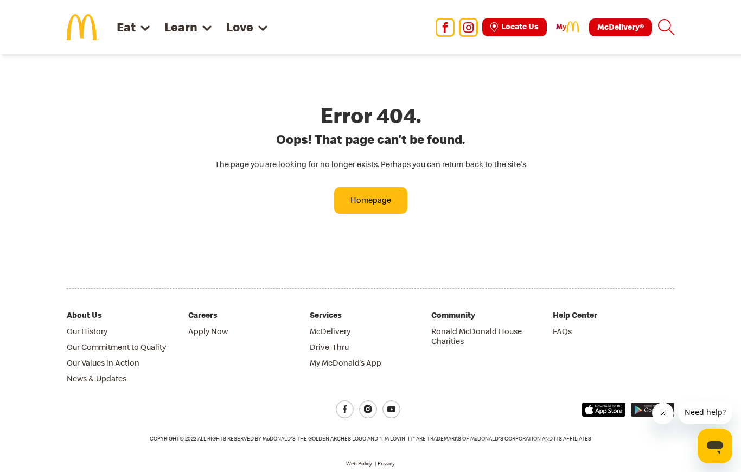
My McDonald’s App (345, 363)
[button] (666, 27)
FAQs (562, 331)
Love (239, 27)
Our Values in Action (103, 363)
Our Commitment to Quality (116, 347)
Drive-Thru (329, 347)
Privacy (386, 463)
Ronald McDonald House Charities (476, 336)
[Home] (83, 26)
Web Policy (359, 463)
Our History (87, 331)
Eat (126, 27)
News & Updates (96, 378)
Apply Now (208, 331)
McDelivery (330, 331)
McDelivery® (620, 27)
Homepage (370, 200)
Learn (180, 27)
